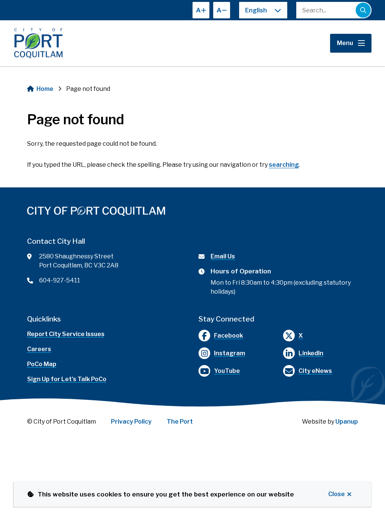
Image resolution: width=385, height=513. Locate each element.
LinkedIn (311, 353)
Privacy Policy (131, 421)
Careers (39, 349)
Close (336, 494)
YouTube (227, 370)
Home (44, 88)
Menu (345, 43)
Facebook (228, 335)
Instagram (229, 353)
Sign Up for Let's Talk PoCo (66, 379)
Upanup (346, 421)
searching (284, 164)
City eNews (315, 370)
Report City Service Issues (66, 334)
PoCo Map (41, 364)
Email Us (223, 256)
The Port (180, 421)
